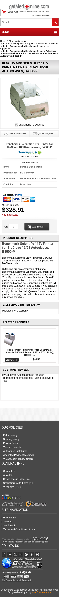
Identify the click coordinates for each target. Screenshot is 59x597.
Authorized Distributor (29, 157)
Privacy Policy (10, 443)
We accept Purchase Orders (18, 458)
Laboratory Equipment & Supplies (19, 43)
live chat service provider (41, 16)
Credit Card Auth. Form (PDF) (19, 483)
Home (3, 41)
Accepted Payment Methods (18, 455)
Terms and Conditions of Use (19, 529)
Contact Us (9, 471)
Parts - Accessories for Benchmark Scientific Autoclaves (29, 51)
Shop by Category (17, 41)
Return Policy (10, 435)
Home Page (9, 517)
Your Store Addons (41, 592)
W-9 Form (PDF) (12, 486)
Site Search (9, 525)
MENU (5, 31)
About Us (8, 475)
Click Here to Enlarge (31, 125)
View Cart (13, 12)
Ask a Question (17, 133)
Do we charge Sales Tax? (16, 479)
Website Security (12, 447)
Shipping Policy (11, 439)
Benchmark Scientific (48, 43)
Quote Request (46, 133)
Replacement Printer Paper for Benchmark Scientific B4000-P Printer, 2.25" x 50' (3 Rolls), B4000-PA (29, 352)
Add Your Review (30, 162)
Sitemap (7, 521)
